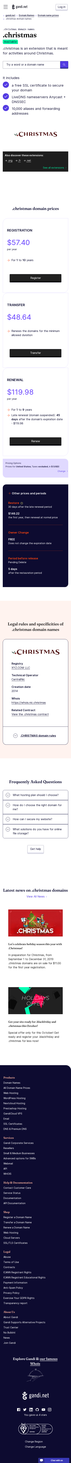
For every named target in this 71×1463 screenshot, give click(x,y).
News (6, 1337)
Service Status (12, 1192)
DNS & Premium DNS (15, 1128)
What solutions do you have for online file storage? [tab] (37, 831)
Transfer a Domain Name (17, 1222)
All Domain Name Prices (16, 1087)
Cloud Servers (11, 1237)
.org (10, 160)
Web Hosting (10, 1093)
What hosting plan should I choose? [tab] (36, 795)
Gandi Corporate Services (18, 1142)
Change (61, 471)
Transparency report (15, 1303)
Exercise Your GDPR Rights (18, 1298)
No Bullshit (9, 1332)
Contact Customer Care (17, 1187)
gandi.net (10, 15)
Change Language (35, 1446)
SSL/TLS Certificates (15, 1242)
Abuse (7, 1256)
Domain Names (26, 15)
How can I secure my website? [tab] (32, 819)
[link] (18, 1410)
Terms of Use (11, 1262)
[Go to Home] (19, 7)
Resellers (8, 1148)
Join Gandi (9, 1342)
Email (6, 1118)
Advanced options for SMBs (19, 1158)
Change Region (34, 1441)
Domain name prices (48, 15)
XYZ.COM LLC (21, 668)
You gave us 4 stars (35, 1414)
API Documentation (14, 1203)
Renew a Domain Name (16, 1227)
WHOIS (7, 1173)
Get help (35, 849)
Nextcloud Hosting (14, 1103)
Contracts (9, 1267)
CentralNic (18, 679)
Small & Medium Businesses (19, 1153)
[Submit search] (64, 65)
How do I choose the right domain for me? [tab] (37, 807)
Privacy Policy (11, 1292)
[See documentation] (21, 503)
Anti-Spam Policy (13, 1287)
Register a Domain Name (17, 1217)
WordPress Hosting (14, 1098)
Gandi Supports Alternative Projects (24, 1322)
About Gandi (10, 1317)
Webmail (8, 1163)
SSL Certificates (12, 1123)
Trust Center (10, 1327)
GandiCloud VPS (12, 1113)
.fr (19, 160)
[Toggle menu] (5, 6)
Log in (61, 7)
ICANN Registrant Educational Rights (24, 1277)
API (5, 1168)
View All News (36, 896)
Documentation (12, 1198)
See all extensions (53, 167)
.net (28, 160)
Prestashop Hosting (14, 1108)
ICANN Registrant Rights (17, 1272)
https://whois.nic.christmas (29, 702)
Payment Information (15, 1282)
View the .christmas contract (30, 714)
